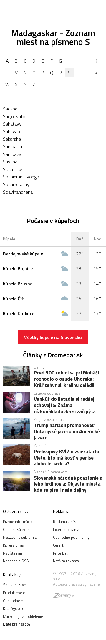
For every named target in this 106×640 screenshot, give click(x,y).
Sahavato (12, 131)
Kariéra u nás (13, 545)
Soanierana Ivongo (21, 176)
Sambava (12, 154)
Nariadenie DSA (16, 561)
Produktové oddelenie (21, 593)
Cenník (58, 545)
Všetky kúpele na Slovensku (53, 337)
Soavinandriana (18, 192)
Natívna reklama (66, 561)
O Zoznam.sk (15, 511)
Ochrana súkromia (17, 529)
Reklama (61, 511)
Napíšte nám (13, 553)
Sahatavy (12, 123)
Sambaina (12, 146)
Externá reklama (66, 529)
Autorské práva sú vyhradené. (77, 584)
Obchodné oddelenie (20, 601)
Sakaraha (12, 138)
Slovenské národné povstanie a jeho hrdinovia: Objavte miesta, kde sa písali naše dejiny (68, 484)
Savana (10, 161)
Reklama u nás (64, 522)
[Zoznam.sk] (63, 597)
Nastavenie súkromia (20, 537)
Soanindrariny (16, 184)
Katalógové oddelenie (21, 608)
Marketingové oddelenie (23, 616)
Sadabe (10, 108)
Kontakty (12, 574)
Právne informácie (18, 522)
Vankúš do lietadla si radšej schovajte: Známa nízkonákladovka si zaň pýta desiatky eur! (65, 405)
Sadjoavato (14, 116)
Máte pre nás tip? (16, 624)
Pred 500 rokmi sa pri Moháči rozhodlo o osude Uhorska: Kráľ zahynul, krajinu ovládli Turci (66, 378)
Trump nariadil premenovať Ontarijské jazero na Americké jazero (67, 431)
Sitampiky (12, 169)
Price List (60, 553)
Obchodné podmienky (71, 537)
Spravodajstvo (14, 585)
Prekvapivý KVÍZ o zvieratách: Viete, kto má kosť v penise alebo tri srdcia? (66, 457)
